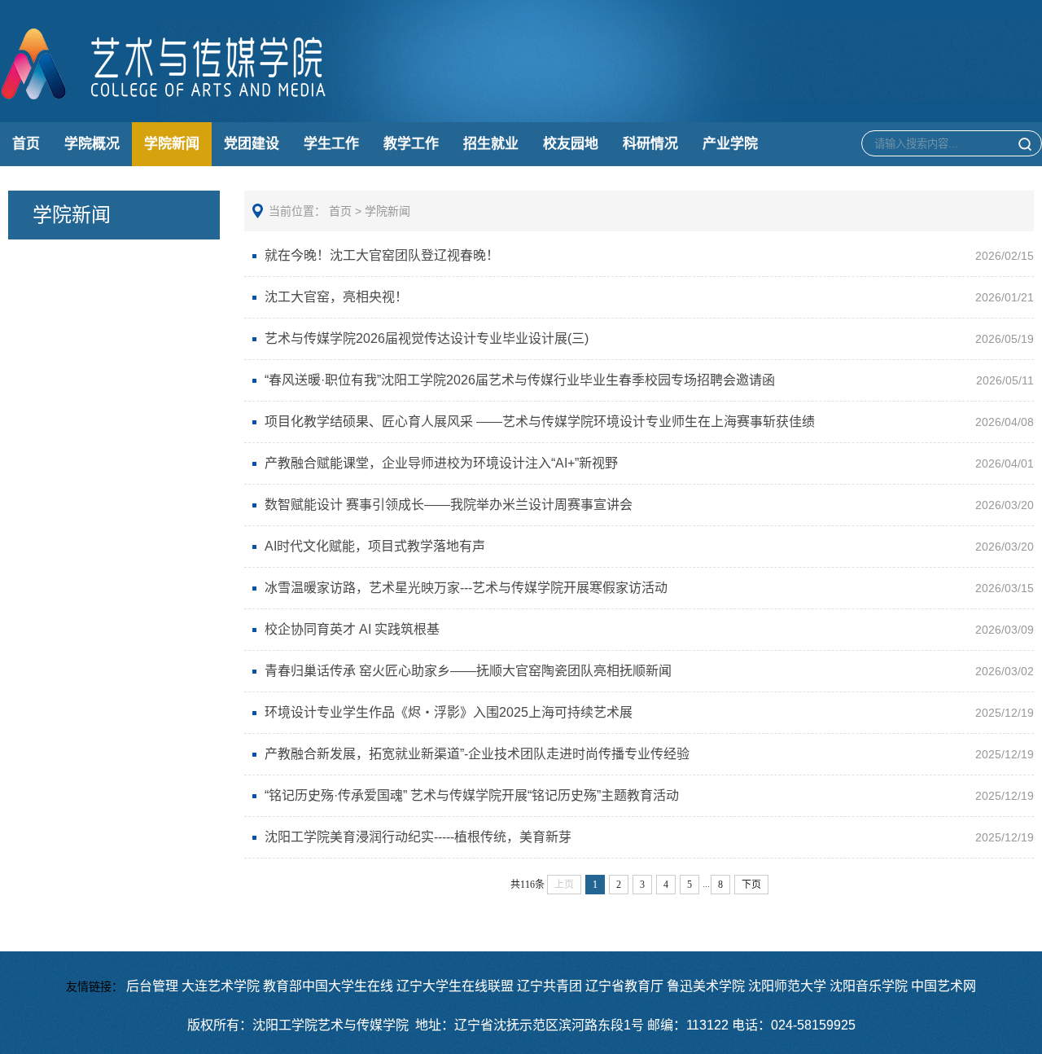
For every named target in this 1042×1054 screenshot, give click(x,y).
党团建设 (251, 144)
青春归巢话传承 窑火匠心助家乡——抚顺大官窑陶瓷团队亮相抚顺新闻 (468, 671)
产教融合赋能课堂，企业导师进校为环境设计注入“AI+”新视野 (441, 463)
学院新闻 (171, 144)
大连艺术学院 (221, 986)
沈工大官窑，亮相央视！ (336, 297)
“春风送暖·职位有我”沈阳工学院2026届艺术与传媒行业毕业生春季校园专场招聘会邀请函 (520, 380)
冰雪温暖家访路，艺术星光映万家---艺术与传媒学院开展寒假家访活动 (466, 588)
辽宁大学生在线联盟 (455, 986)
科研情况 (650, 144)
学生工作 (331, 144)
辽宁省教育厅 (624, 986)
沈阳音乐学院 (869, 986)
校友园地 (570, 144)
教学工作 (411, 144)
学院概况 (92, 144)
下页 (751, 884)
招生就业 (491, 144)
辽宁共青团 (549, 986)
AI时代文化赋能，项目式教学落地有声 (375, 546)
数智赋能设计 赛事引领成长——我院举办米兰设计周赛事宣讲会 (449, 505)
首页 (26, 144)
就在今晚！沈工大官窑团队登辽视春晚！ (382, 255)
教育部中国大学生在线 (328, 986)
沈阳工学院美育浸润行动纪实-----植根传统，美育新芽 (418, 837)
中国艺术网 (943, 986)
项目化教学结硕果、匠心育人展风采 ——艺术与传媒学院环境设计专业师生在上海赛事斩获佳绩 (540, 421)
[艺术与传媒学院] (165, 96)
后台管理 (152, 986)
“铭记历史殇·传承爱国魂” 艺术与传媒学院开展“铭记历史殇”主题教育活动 (472, 795)
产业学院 (730, 144)
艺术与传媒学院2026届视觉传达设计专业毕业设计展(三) (427, 338)
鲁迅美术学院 (706, 986)
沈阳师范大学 (787, 986)
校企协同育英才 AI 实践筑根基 (352, 629)
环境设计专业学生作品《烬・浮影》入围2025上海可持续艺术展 (449, 712)
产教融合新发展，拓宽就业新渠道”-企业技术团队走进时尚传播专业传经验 (477, 754)
